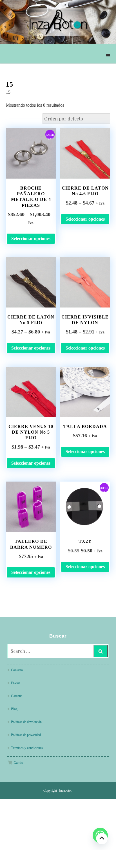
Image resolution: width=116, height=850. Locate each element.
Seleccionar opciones (30, 238)
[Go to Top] (101, 838)
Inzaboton (65, 790)
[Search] (100, 651)
